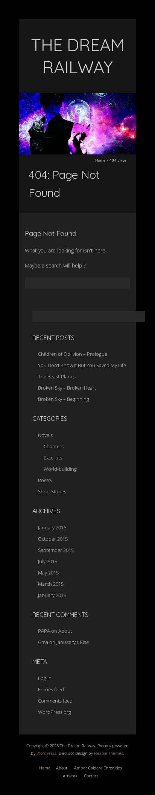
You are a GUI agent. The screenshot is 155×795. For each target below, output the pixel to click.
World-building (60, 469)
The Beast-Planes (57, 376)
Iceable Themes (108, 753)
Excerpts (53, 457)
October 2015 (53, 538)
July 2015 (47, 561)
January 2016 (52, 527)
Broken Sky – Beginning (63, 399)
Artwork (70, 775)
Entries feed (51, 689)
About (65, 630)
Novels (45, 435)
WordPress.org (54, 712)
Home (100, 160)
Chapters (54, 446)
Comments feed (55, 700)
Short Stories (52, 491)
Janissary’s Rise (72, 642)
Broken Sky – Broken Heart (67, 387)
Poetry (45, 480)
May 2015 (48, 572)
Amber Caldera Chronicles (98, 768)
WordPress (45, 753)
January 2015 (52, 595)
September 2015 (56, 550)
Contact (91, 775)
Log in (45, 678)
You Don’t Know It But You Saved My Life (82, 365)
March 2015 (51, 583)
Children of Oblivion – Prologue (72, 354)
